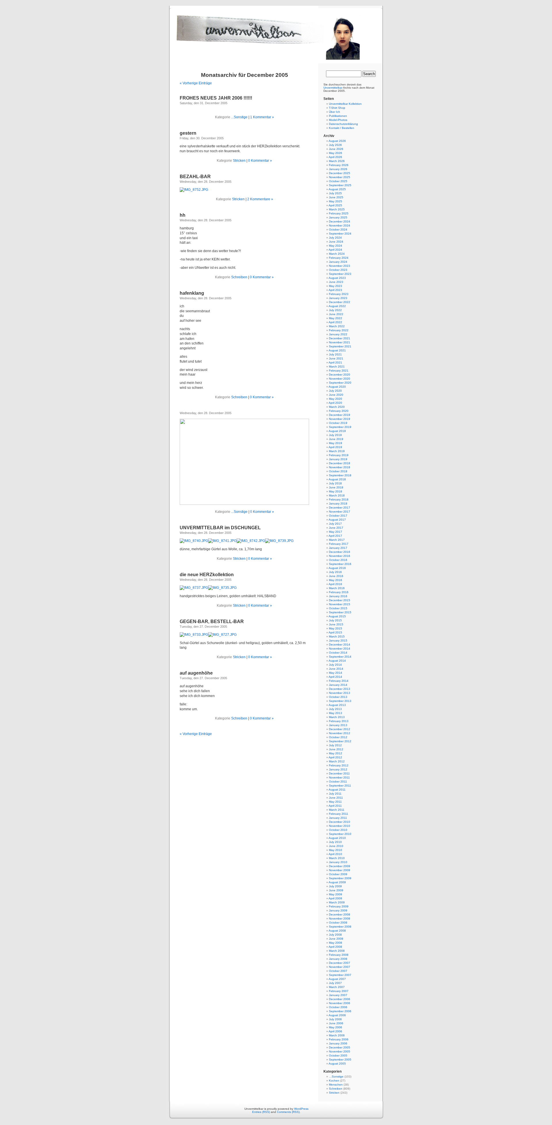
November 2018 (339, 467)
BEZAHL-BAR (195, 176)
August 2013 (337, 705)
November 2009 (339, 870)
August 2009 (337, 882)
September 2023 (340, 273)
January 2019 (338, 459)
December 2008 (339, 914)
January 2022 (338, 334)
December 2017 (339, 507)
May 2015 (335, 628)
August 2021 (337, 350)
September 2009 (340, 878)
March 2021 (337, 366)
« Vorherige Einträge (196, 83)
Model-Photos (338, 119)
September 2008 (340, 926)
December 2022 (339, 302)
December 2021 (339, 338)
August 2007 (337, 979)
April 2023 (335, 290)
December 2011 (339, 773)
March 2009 (337, 902)
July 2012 (335, 745)
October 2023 (338, 269)
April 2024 (335, 249)
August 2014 (337, 660)
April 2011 (335, 805)
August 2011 (337, 789)
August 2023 (337, 277)
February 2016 (338, 592)
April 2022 (335, 322)
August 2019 (337, 431)
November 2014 (339, 648)
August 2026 (337, 140)
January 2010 (338, 862)
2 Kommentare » (260, 199)
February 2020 (338, 410)
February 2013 (338, 721)
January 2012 (338, 769)
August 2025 (337, 189)
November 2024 (339, 225)
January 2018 (338, 503)
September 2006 (340, 1011)
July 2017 (335, 523)
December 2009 (339, 866)
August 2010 (337, 838)
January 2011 (338, 817)
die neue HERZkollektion (207, 574)
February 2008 (338, 954)
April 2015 (335, 632)
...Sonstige (239, 117)
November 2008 (339, 918)
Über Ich (334, 111)
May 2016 (335, 580)
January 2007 (338, 995)
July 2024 (335, 237)
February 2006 (338, 1039)
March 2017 (337, 539)
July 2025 (335, 193)
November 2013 (339, 692)
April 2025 (335, 205)
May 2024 (335, 245)
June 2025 (336, 197)
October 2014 (338, 652)
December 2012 (339, 729)
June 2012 (336, 749)
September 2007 (340, 974)
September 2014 (340, 656)
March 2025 (337, 209)
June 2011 (336, 797)
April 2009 (335, 898)
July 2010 (335, 842)
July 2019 (335, 435)
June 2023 (336, 281)
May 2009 (335, 894)
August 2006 (337, 1015)
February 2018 (338, 499)
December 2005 (339, 1047)
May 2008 (335, 942)
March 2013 (337, 717)
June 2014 (336, 668)
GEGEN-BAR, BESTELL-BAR (212, 621)
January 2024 (338, 261)
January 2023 (338, 298)
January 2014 (338, 684)
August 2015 (337, 616)
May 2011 (335, 801)
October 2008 (338, 922)
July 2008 (335, 934)
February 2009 (338, 906)
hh (182, 215)
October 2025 (338, 181)
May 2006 (335, 1027)
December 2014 (339, 644)
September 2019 (340, 427)
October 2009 (338, 874)
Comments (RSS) (288, 1111)
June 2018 (336, 487)
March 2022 (337, 326)
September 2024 (340, 233)
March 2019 (337, 451)
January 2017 (338, 547)
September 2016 (340, 564)
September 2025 (340, 185)
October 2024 (338, 229)
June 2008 (336, 938)
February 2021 (338, 370)
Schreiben (239, 277)
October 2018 (338, 471)
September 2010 (340, 833)
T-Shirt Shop (337, 107)
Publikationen (338, 115)
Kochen (334, 1080)
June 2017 (336, 527)
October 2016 (338, 559)
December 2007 (339, 962)
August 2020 (337, 386)
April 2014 (335, 676)
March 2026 (337, 161)
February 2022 (338, 330)
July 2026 (335, 144)
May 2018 (335, 491)
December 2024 (339, 221)
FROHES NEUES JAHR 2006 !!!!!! (216, 98)
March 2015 (337, 636)
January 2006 (338, 1043)
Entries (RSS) (261, 1111)
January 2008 (338, 958)
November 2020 (339, 378)
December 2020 (339, 374)
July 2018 (335, 483)
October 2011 (338, 781)
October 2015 (338, 608)
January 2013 (338, 725)
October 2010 (338, 829)
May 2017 (335, 531)
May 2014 (335, 672)
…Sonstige (336, 1076)
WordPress (301, 1108)
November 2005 (339, 1051)
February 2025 (338, 213)
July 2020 (335, 390)
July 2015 (335, 620)
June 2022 (336, 314)
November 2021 (339, 342)
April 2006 (335, 1031)
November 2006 (339, 1003)
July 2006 (335, 1019)
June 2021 (336, 358)
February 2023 (338, 294)
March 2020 (337, 406)
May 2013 (335, 713)
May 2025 (335, 201)
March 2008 (337, 950)
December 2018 (339, 463)
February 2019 (338, 455)
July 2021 (335, 354)
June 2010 (336, 846)
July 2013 (335, 709)
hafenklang (192, 293)
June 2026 (336, 149)
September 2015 (340, 612)
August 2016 (337, 568)
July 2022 (335, 310)
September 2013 (340, 701)
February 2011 (338, 813)
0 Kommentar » (260, 161)
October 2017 (338, 515)
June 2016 (336, 576)
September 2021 (340, 346)
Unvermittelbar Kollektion (345, 103)
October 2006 (338, 1007)
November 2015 (339, 604)
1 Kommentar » (262, 117)
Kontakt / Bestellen (341, 128)
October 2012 (338, 737)
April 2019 (335, 447)
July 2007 (335, 983)
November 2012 (339, 733)
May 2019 (335, 443)
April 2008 (335, 946)
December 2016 (339, 551)
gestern (188, 133)
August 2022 (337, 306)
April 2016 (335, 584)
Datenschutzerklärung (343, 123)
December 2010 (339, 821)
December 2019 (339, 414)
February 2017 (338, 543)
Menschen (336, 1084)
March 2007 (337, 987)
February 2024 (338, 257)
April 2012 (335, 757)
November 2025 (339, 177)
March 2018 (337, 495)
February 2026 (338, 165)
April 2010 (335, 854)
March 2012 (337, 761)
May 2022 (335, 318)
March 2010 (337, 858)
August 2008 (337, 930)
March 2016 (337, 588)
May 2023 (335, 286)
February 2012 (338, 765)
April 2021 (335, 362)
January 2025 (338, 217)
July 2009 (335, 886)
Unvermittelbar (332, 87)
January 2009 (338, 910)
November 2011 (339, 777)
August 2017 (337, 519)
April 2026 (335, 157)
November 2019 (339, 418)
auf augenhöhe (196, 673)
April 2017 (335, 535)
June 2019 (336, 439)
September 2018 (340, 475)
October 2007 (338, 970)
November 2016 (339, 555)
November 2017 (339, 511)
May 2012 (335, 753)
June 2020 (336, 394)
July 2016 (335, 572)
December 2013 (339, 688)
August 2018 (337, 479)
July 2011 (335, 793)
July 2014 (335, 664)
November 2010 (339, 825)
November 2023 (339, 265)
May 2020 (335, 398)
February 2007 (338, 991)
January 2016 (338, 596)
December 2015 (339, 600)
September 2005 (340, 1059)
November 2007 (339, 966)
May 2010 (335, 850)
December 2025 (339, 173)
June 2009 (336, 890)
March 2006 (337, 1035)
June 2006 (336, 1023)
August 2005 (337, 1063)
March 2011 (336, 809)
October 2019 (338, 423)
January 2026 (338, 169)
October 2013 (338, 696)
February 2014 (338, 680)
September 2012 (340, 741)
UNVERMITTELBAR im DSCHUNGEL (220, 527)
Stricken (239, 161)
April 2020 (335, 402)
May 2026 (335, 153)
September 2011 (340, 785)
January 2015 (338, 640)
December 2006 (339, 999)
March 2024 (337, 253)
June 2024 (336, 241)
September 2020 (340, 382)
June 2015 (336, 624)
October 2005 (338, 1055)
